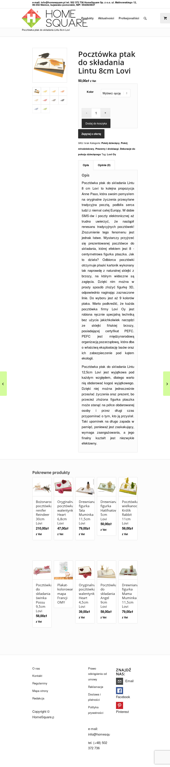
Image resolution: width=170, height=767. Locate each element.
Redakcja (38, 698)
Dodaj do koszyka (96, 123)
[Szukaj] (145, 18)
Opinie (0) (104, 165)
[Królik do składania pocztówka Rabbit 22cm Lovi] (3, 383)
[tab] (85, 165)
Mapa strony (40, 691)
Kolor (90, 92)
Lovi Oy (111, 154)
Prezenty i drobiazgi (107, 148)
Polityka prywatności (95, 710)
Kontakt (37, 676)
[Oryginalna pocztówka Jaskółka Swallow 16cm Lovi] (166, 383)
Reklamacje (95, 687)
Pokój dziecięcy (110, 143)
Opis (86, 165)
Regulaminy (39, 683)
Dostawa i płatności (94, 697)
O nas (36, 668)
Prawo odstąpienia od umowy (97, 674)
